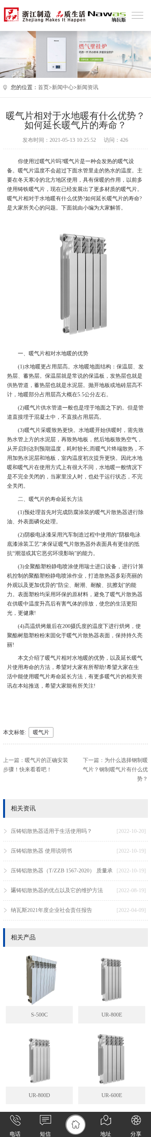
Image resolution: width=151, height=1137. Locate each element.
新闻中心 (63, 87)
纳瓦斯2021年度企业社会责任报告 (78, 910)
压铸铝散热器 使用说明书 (78, 851)
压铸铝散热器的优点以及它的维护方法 (78, 890)
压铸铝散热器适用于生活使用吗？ (78, 831)
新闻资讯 (87, 87)
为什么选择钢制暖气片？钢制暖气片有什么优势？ (115, 769)
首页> (45, 87)
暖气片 (41, 732)
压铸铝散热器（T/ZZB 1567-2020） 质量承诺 (78, 880)
